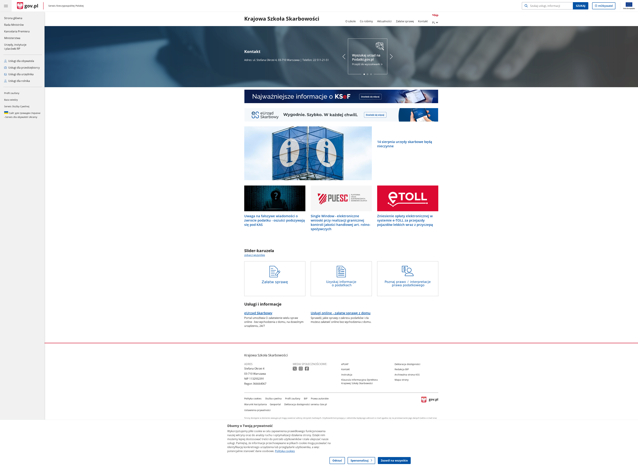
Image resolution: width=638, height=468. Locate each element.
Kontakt (423, 21)
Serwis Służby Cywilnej (16, 106)
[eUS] (341, 115)
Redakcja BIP (402, 369)
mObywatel (605, 6)
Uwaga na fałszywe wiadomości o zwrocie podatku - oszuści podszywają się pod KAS (274, 220)
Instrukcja (346, 374)
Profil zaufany (11, 93)
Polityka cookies (253, 398)
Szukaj (580, 6)
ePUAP (344, 364)
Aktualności (384, 21)
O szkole (350, 21)
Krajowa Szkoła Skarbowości (281, 18)
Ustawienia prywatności (257, 410)
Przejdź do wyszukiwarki (366, 59)
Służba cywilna (273, 398)
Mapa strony (402, 379)
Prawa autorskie (320, 398)
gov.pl (433, 404)
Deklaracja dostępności (407, 364)
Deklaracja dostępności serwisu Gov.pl (305, 404)
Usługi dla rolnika (19, 81)
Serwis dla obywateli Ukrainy (22, 115)
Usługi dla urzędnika (21, 74)
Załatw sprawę (405, 21)
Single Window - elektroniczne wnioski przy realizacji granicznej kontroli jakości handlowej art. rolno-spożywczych (340, 222)
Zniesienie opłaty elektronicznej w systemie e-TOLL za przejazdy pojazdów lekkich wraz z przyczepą (405, 220)
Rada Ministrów (14, 25)
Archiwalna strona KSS (407, 374)
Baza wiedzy (11, 99)
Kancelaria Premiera (17, 31)
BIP (305, 398)
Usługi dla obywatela (21, 61)
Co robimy (366, 21)
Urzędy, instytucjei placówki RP (15, 46)
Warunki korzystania (255, 404)
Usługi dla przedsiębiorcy (24, 67)
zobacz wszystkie (254, 255)
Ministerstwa (12, 38)
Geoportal (275, 404)
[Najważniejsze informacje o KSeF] (341, 96)
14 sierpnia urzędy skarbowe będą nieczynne (404, 144)
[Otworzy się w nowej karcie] (295, 369)
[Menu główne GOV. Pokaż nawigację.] (6, 6)
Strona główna (17, 18)
